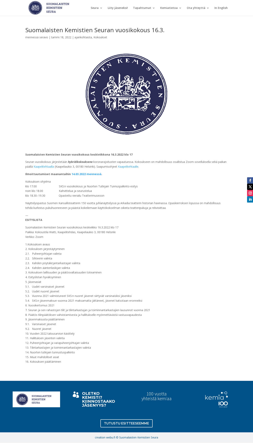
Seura (95, 8)
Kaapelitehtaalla (44, 166)
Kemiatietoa (169, 8)
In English (221, 8)
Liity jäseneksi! (118, 8)
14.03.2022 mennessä (86, 174)
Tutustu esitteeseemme (126, 423)
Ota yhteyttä (196, 8)
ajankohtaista (83, 37)
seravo (43, 37)
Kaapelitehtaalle (128, 166)
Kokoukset (100, 37)
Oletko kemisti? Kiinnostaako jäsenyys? (98, 399)
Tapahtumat (142, 8)
